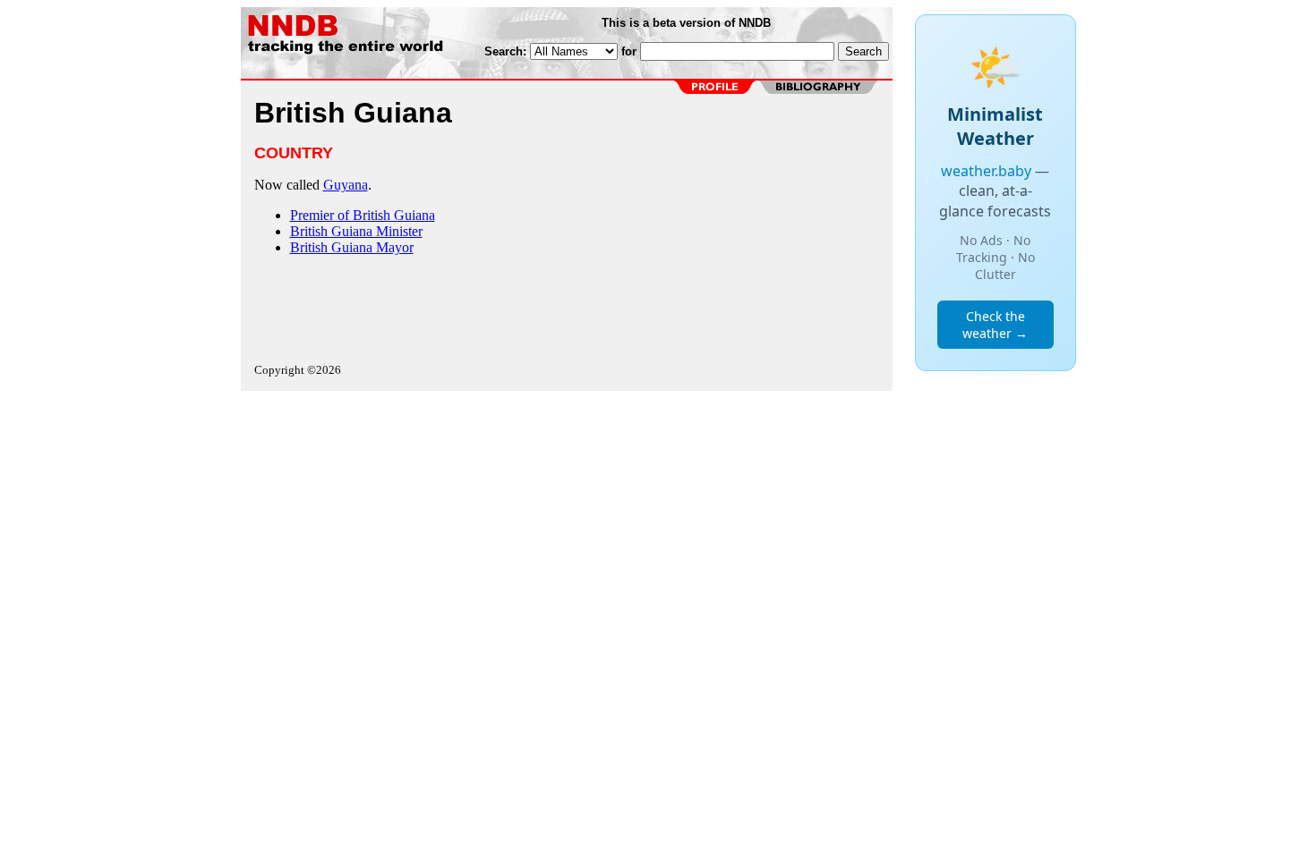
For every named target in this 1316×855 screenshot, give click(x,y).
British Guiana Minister (356, 231)
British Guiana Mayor (352, 247)
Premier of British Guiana (362, 215)
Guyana (345, 184)
